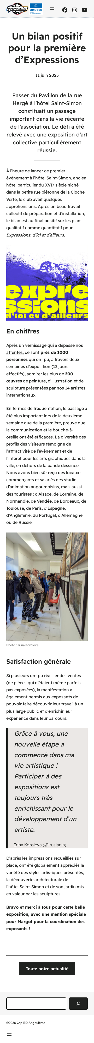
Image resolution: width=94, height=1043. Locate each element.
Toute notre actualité (47, 968)
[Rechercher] (78, 1003)
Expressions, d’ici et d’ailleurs (35, 235)
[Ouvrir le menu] (52, 9)
